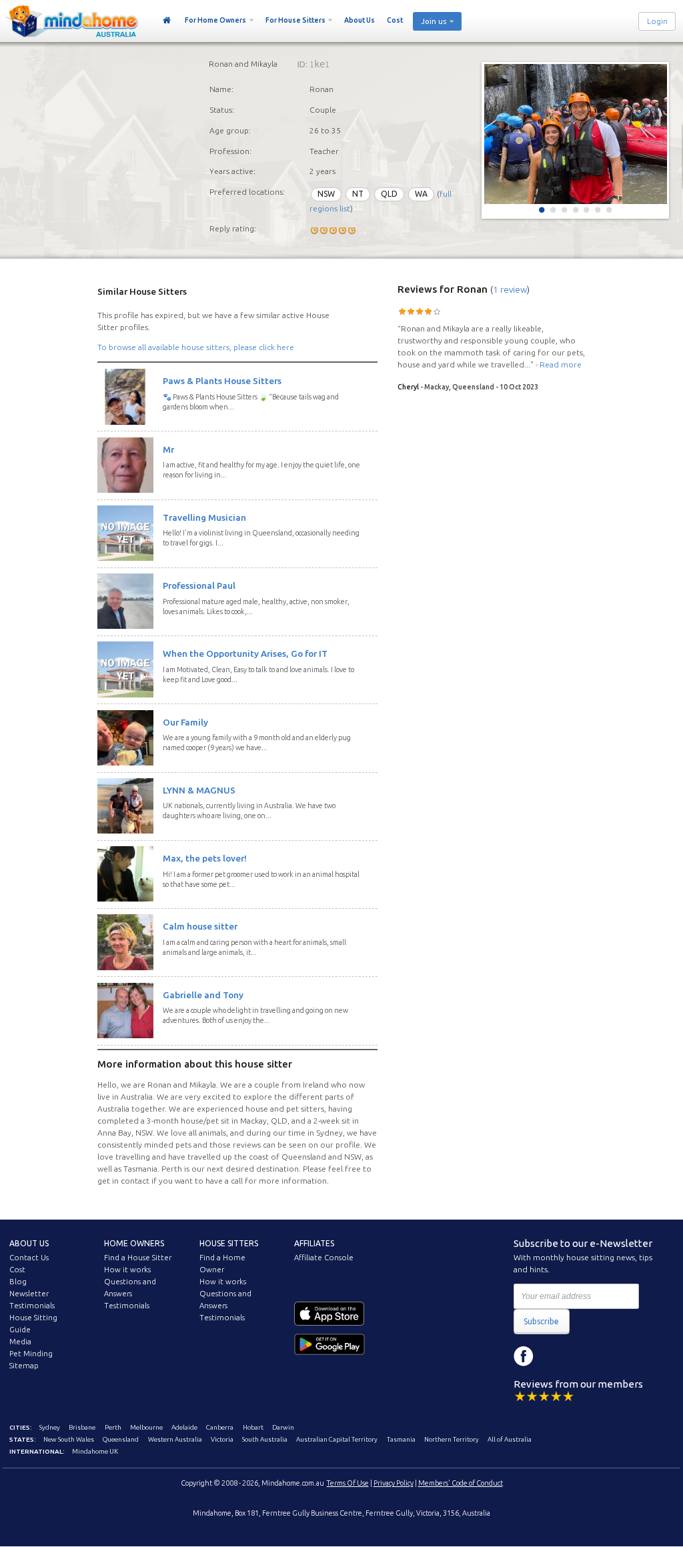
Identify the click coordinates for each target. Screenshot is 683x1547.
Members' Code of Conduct (460, 1483)
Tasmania (401, 1439)
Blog (18, 1282)
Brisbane (82, 1427)
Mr (168, 449)
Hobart (253, 1427)
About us (29, 1243)
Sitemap (24, 1366)
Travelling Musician (204, 517)
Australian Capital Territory (337, 1439)
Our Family (185, 722)
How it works (127, 1270)
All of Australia (510, 1439)
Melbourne (146, 1427)
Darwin (283, 1427)
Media (20, 1342)
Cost (395, 20)
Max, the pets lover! (205, 858)
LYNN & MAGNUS (199, 790)
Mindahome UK (95, 1451)
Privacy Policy (394, 1483)
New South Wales (68, 1439)
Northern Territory (451, 1439)
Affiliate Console (324, 1258)
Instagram (554, 1356)
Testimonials (32, 1306)
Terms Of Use (348, 1483)
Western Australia (175, 1439)
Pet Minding (31, 1354)
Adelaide (184, 1427)
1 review (510, 289)
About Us (359, 20)
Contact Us (29, 1258)
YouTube (584, 1356)
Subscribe (541, 1321)
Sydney (49, 1427)
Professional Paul (199, 585)
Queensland (121, 1439)
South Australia (264, 1439)
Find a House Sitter (137, 1258)
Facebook (524, 1356)
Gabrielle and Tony (203, 995)
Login (657, 21)
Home (167, 20)
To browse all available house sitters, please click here (195, 347)
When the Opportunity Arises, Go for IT (245, 653)
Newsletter (29, 1294)
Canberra (219, 1427)
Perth (113, 1427)
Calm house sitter (200, 926)
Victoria (222, 1439)
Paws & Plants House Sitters (222, 380)
